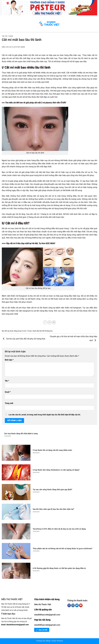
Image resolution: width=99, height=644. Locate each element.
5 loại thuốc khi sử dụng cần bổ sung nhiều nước (52, 450)
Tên (7, 381)
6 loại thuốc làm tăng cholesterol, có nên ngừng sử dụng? (56, 470)
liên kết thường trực (46, 331)
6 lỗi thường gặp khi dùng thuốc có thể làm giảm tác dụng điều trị (59, 568)
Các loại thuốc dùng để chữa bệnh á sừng (21, 433)
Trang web (9, 403)
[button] (3, 24)
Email (8, 392)
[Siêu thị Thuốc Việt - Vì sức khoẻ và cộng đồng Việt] (49, 23)
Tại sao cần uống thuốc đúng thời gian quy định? (52, 489)
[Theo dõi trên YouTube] (80, 605)
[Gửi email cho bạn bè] (49, 322)
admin (22, 47)
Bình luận (9, 360)
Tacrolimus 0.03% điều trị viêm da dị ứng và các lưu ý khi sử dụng (59, 529)
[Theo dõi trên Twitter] (77, 605)
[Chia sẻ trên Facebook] (45, 322)
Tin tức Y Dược (7, 36)
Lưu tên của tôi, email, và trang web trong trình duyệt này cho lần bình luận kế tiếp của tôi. (45, 415)
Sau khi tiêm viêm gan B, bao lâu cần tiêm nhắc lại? (53, 509)
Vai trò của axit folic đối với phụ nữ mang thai (25, 338)
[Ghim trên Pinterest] (54, 322)
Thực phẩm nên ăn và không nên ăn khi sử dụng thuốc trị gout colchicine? (62, 548)
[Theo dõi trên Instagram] (73, 605)
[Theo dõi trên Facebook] (69, 605)
